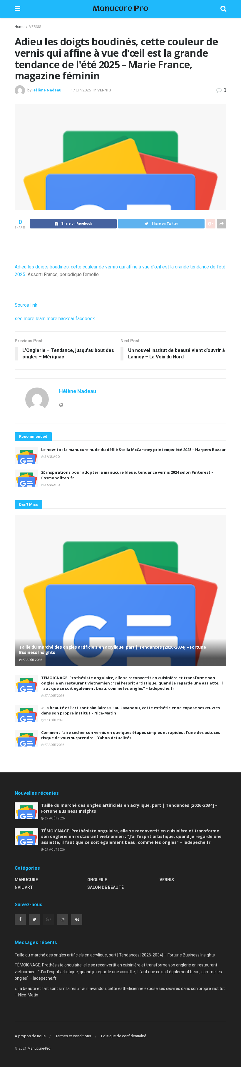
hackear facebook (76, 318)
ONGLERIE (97, 879)
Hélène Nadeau (46, 90)
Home (19, 27)
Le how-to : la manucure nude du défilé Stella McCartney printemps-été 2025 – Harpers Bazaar (133, 449)
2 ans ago (52, 456)
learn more (46, 318)
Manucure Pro (120, 9)
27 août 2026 (32, 660)
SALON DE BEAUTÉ (105, 887)
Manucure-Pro (39, 1048)
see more (24, 318)
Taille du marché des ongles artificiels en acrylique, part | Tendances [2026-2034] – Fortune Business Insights (112, 649)
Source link (26, 305)
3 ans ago (52, 485)
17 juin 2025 (81, 90)
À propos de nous (30, 1036)
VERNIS (35, 27)
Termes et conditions (73, 1036)
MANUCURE (26, 879)
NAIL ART (24, 887)
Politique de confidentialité (123, 1036)
